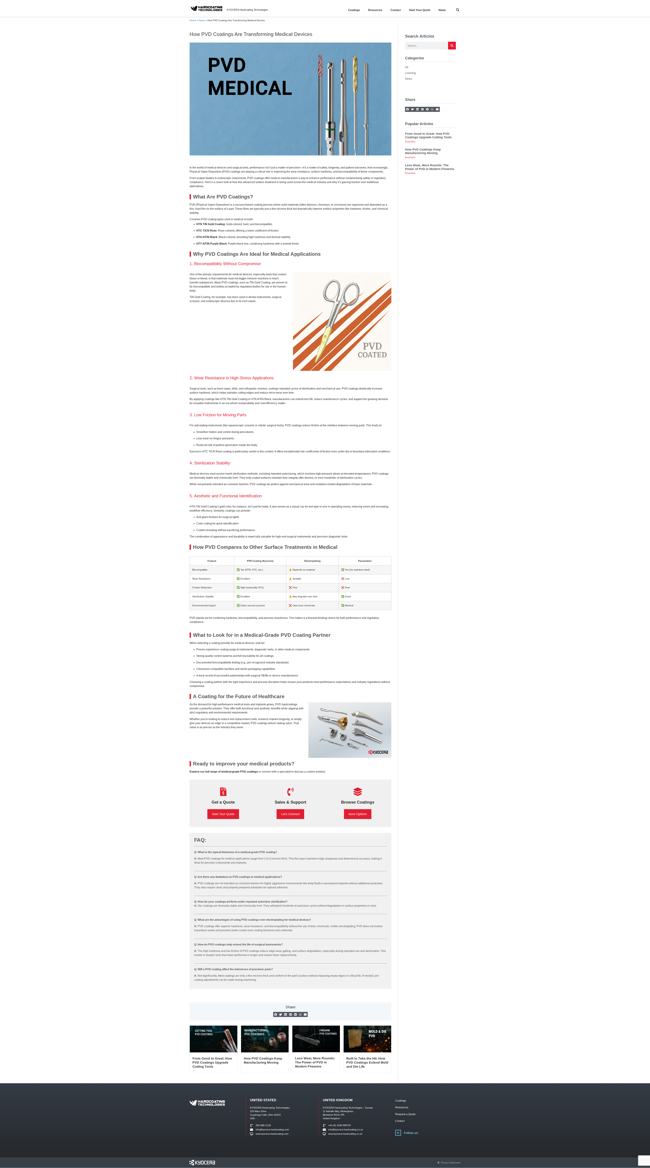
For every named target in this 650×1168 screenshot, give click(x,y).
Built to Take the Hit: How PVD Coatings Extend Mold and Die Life (367, 1062)
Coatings (354, 10)
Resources (375, 10)
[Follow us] (398, 1133)
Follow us (411, 1133)
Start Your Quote (419, 10)
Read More (410, 142)
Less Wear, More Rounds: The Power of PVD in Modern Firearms (315, 1062)
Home (193, 20)
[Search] (452, 45)
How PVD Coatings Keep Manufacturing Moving (423, 151)
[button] (457, 10)
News (442, 10)
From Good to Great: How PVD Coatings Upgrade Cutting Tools (212, 1062)
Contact (396, 10)
